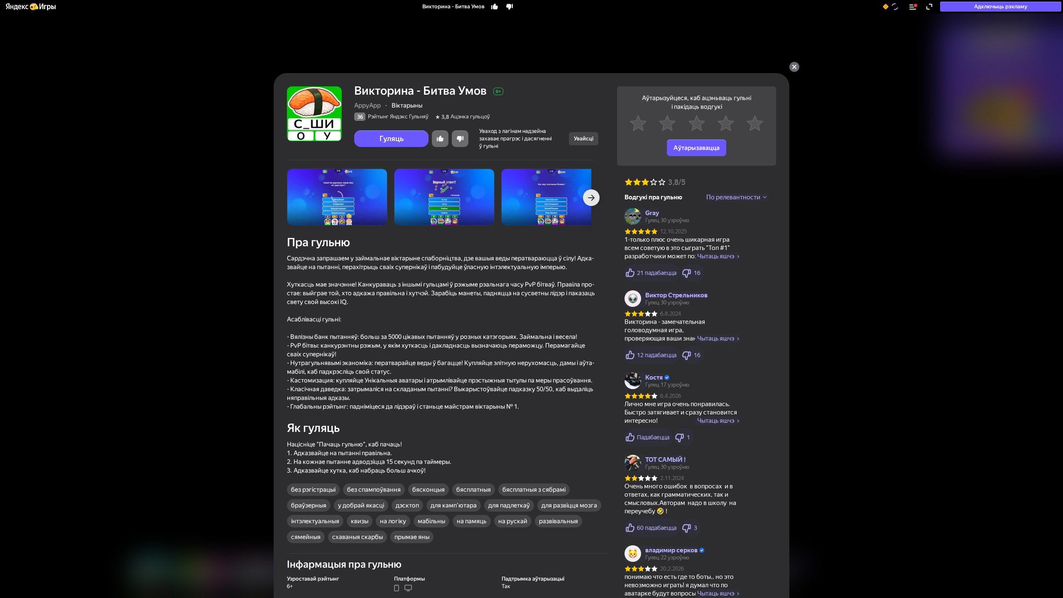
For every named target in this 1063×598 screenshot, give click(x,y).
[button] (30, 6)
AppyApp (367, 105)
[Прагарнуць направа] (591, 197)
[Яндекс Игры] (30, 6)
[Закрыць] (794, 67)
